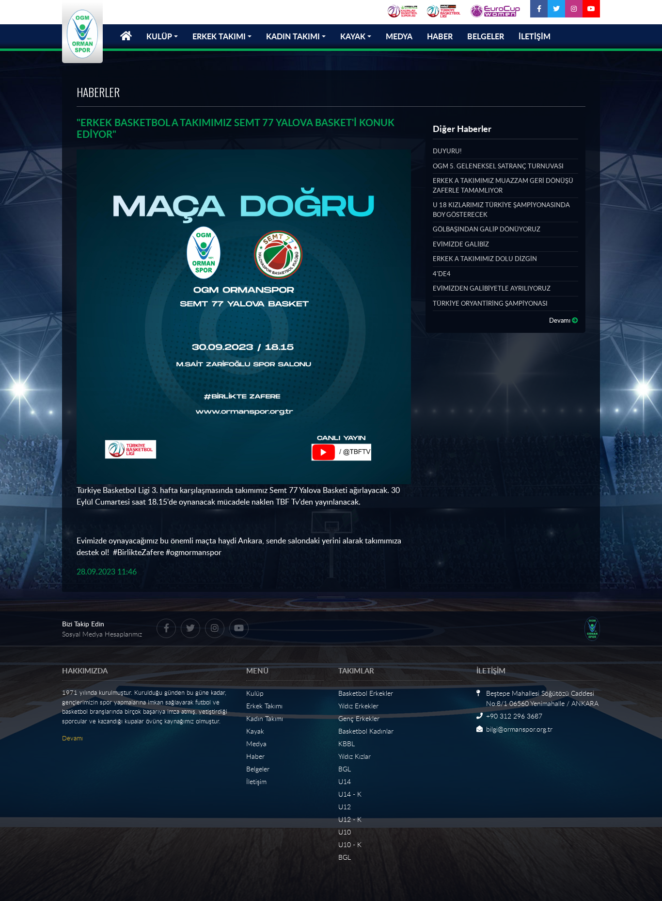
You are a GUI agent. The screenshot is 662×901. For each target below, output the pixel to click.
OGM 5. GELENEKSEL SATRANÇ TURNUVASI (498, 166)
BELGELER (485, 36)
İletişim (256, 781)
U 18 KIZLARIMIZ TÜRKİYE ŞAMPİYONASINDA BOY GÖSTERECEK (501, 209)
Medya (256, 743)
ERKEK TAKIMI (219, 36)
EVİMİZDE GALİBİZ (461, 244)
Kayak (255, 731)
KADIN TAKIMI (293, 36)
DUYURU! (447, 151)
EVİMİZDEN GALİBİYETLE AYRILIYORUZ (492, 288)
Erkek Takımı (264, 705)
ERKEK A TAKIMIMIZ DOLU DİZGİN (485, 258)
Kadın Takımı (264, 718)
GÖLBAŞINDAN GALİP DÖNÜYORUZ (486, 229)
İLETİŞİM (535, 36)
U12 (344, 806)
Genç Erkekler (358, 718)
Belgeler (257, 768)
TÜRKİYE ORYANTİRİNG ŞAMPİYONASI (490, 303)
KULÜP (159, 36)
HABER (440, 36)
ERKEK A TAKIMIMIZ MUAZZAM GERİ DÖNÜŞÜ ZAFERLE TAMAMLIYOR (503, 185)
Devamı (560, 320)
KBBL (346, 743)
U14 (344, 781)
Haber (255, 756)
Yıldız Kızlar (354, 756)
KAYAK (352, 36)
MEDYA (399, 36)
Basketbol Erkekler (365, 693)
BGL (344, 768)
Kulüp (255, 693)
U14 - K (350, 794)
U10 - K (350, 844)
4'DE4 (442, 273)
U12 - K (350, 819)
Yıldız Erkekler (358, 705)
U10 (344, 831)
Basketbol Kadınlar (366, 731)
